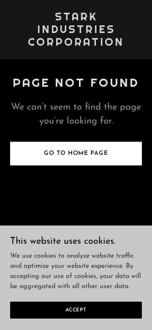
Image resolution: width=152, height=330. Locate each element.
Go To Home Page (76, 153)
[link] (76, 44)
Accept (76, 309)
